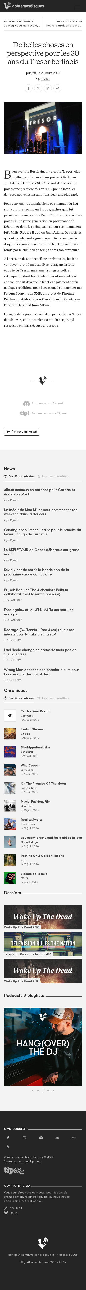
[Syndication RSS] (8, 1147)
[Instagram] (24, 1138)
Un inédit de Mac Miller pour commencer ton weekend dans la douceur (40, 512)
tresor (45, 78)
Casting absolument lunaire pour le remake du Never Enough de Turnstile (42, 532)
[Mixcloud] (74, 1138)
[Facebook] (29, 88)
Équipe (14, 1213)
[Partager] (57, 88)
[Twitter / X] (38, 88)
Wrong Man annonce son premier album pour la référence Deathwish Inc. (41, 672)
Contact (16, 1208)
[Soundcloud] (57, 1138)
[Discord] (41, 1138)
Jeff (34, 73)
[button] (32, 1090)
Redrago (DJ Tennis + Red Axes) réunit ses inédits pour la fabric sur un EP (39, 632)
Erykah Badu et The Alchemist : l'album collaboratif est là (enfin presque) (36, 592)
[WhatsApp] (48, 88)
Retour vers (24, 432)
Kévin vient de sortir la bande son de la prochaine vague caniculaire (36, 572)
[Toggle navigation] (77, 6)
